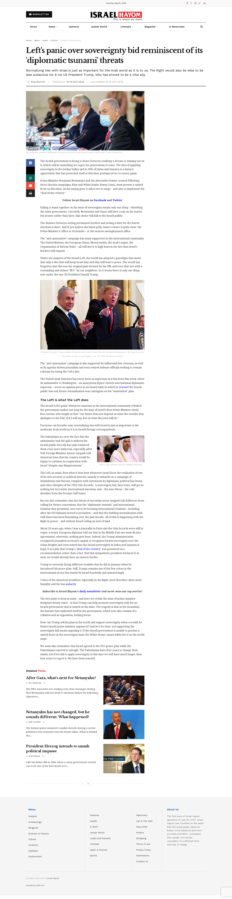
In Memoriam (176, 26)
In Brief (94, 826)
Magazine (150, 26)
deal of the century (88, 549)
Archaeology (35, 822)
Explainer (33, 851)
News (52, 26)
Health (93, 821)
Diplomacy (142, 815)
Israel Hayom (53, 878)
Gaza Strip (141, 826)
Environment (35, 856)
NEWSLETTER (40, 14)
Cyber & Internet (98, 850)
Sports (93, 855)
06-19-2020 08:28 (75, 82)
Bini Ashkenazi (35, 683)
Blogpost (33, 827)
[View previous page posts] (82, 783)
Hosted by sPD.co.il (35, 885)
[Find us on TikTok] (199, 3)
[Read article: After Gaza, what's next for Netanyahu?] (123, 690)
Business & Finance (38, 833)
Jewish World (97, 832)
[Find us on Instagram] (195, 3)
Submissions (142, 855)
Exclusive (33, 845)
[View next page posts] (88, 783)
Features (94, 815)
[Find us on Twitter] (191, 3)
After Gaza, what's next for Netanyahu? (61, 678)
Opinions (74, 26)
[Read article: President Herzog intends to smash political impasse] (123, 758)
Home (33, 26)
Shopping (141, 838)
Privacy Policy (143, 850)
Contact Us (142, 861)
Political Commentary (70, 40)
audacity (71, 584)
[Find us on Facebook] (187, 3)
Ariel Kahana (34, 756)
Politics (54, 40)
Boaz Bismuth (38, 82)
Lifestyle (94, 844)
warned (124, 387)
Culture (32, 839)
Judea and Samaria (100, 838)
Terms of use (143, 844)
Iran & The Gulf (144, 821)
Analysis (33, 816)
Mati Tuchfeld (35, 722)
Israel (45, 40)
